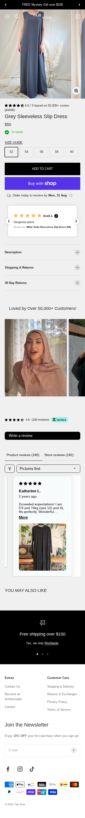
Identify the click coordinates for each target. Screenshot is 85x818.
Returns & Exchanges (62, 694)
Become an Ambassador (13, 696)
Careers (10, 707)
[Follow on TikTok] (32, 769)
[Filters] (10, 469)
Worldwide (51, 643)
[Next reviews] (76, 221)
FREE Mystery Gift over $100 (42, 4)
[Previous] (5, 4)
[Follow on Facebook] (8, 769)
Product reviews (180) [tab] (23, 455)
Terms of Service (59, 709)
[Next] (79, 4)
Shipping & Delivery (60, 686)
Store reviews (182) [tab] (59, 455)
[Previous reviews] (9, 221)
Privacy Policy (57, 702)
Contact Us (12, 686)
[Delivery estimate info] (71, 195)
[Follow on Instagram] (20, 769)
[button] (15, 105)
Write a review (21, 436)
